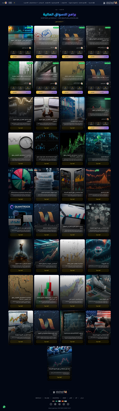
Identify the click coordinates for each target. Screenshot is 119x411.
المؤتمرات (47, 3)
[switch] (14, 2)
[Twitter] (55, 404)
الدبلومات (63, 3)
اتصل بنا (25, 3)
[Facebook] (51, 404)
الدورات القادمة (82, 3)
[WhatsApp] (68, 404)
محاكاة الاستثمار (32, 3)
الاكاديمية (91, 3)
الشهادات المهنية (72, 3)
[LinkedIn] (59, 404)
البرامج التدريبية (55, 3)
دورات (56, 9)
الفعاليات (64, 398)
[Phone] (64, 404)
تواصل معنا (47, 398)
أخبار (76, 398)
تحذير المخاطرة (38, 398)
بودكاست (40, 3)
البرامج (70, 398)
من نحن (82, 398)
